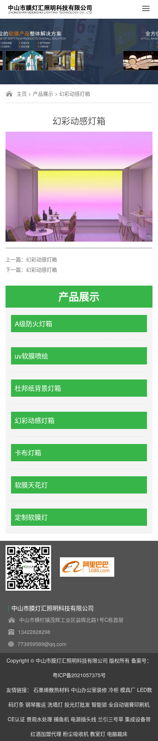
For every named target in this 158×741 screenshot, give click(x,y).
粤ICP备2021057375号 (79, 675)
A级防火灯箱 (33, 323)
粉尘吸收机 (76, 733)
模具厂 (128, 689)
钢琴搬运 (35, 704)
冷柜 (113, 689)
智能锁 (99, 704)
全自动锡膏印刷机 (129, 704)
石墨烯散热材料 (51, 689)
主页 (22, 93)
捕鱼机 (61, 719)
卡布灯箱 (28, 452)
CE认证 (16, 719)
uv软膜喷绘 (31, 355)
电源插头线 (83, 719)
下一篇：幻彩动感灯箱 (31, 269)
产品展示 (43, 93)
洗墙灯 (55, 704)
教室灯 (97, 733)
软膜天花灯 (31, 484)
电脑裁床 (117, 733)
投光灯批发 (77, 704)
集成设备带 (138, 719)
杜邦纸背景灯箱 (38, 388)
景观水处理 (39, 719)
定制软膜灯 (31, 517)
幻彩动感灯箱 (74, 93)
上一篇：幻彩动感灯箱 (31, 259)
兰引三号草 (110, 719)
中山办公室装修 (89, 689)
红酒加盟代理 (45, 733)
